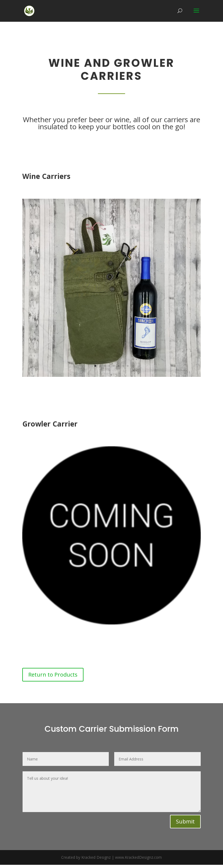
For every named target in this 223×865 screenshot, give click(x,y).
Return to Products (53, 674)
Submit (185, 821)
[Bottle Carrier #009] (111, 375)
